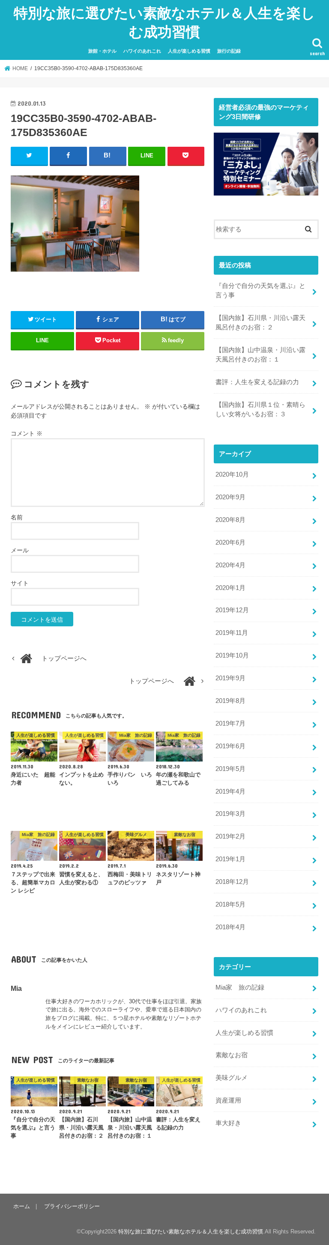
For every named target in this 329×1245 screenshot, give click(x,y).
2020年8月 (230, 519)
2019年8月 (230, 700)
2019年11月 (231, 632)
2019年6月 (230, 746)
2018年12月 (232, 881)
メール (20, 550)
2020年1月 (230, 587)
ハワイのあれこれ (142, 50)
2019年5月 (230, 768)
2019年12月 (232, 610)
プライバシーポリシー (72, 1206)
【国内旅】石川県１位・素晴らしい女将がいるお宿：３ (260, 409)
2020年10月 (232, 474)
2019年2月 (230, 836)
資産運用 (228, 1100)
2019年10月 (232, 655)
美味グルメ (231, 1077)
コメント (26, 433)
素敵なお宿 (231, 1055)
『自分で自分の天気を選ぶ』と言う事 (260, 290)
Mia (16, 988)
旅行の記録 (229, 50)
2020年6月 (230, 542)
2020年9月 (230, 497)
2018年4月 (230, 927)
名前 (17, 517)
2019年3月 (230, 813)
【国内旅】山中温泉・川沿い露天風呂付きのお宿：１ (260, 355)
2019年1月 (230, 859)
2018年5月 (230, 904)
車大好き (228, 1123)
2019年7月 (230, 723)
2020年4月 (230, 565)
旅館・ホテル (102, 50)
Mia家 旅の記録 (239, 987)
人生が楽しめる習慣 (189, 50)
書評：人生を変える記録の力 (257, 382)
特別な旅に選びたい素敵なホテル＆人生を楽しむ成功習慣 (164, 22)
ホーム (21, 1206)
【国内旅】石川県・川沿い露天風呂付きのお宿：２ (260, 322)
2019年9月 (230, 678)
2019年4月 (230, 791)
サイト (20, 583)
